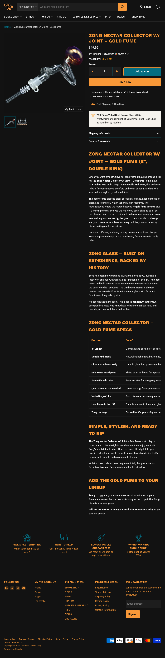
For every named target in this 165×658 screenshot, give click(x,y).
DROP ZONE (138, 16)
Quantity (93, 64)
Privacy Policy (102, 605)
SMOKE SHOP (12, 16)
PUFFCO (46, 16)
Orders (37, 592)
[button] (146, 7)
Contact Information (105, 610)
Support (38, 596)
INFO (108, 16)
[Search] (122, 7)
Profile (37, 587)
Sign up (132, 614)
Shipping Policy (102, 596)
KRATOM (62, 16)
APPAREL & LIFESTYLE (86, 16)
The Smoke (39, 601)
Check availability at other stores (105, 96)
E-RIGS (30, 16)
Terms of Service (103, 592)
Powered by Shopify (13, 649)
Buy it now (125, 82)
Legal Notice (101, 587)
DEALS (121, 16)
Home (7, 27)
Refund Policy (102, 601)
